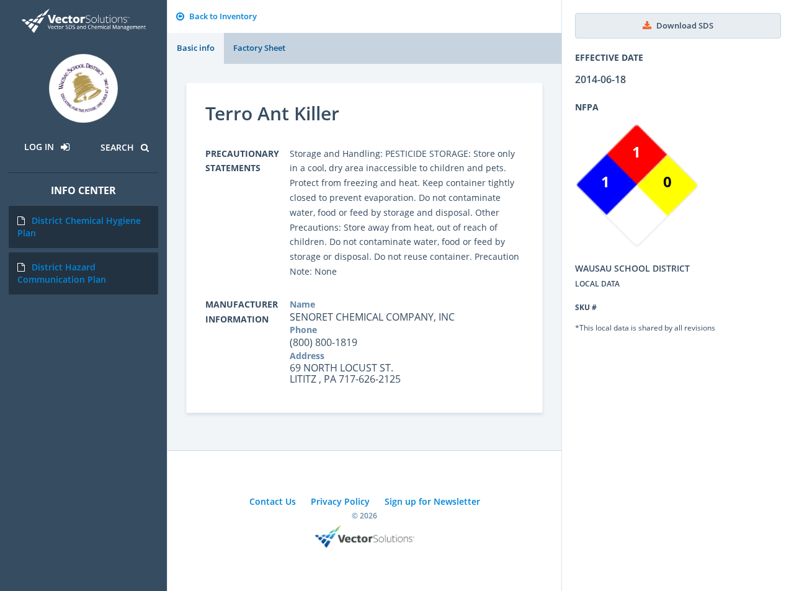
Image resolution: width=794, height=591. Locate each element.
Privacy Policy (340, 501)
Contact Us (272, 501)
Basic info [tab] (196, 47)
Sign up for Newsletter (432, 501)
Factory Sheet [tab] (259, 47)
